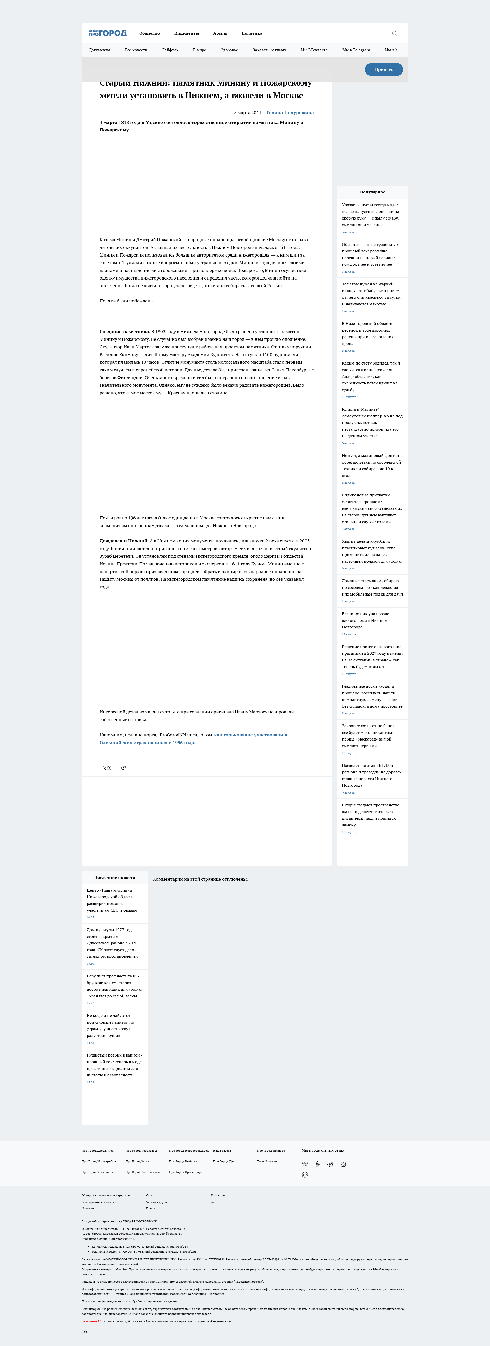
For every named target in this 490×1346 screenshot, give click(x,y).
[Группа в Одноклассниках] (317, 1164)
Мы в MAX (394, 49)
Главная (151, 1208)
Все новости (136, 49)
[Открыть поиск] (394, 33)
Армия (220, 33)
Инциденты (186, 33)
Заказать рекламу (269, 49)
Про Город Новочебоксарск (189, 1151)
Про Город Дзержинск (97, 1151)
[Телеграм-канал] (330, 1164)
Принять (384, 69)
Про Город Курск (138, 1161)
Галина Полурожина (290, 112)
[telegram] (125, 767)
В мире (199, 49)
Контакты (218, 1195)
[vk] (107, 767)
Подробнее (216, 1294)
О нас (150, 1195)
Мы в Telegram (356, 49)
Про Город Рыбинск (183, 1161)
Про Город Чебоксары (141, 1151)
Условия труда (156, 1202)
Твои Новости (267, 1161)
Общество (149, 33)
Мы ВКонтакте (314, 49)
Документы (99, 49)
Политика (252, 33)
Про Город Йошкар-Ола (99, 1161)
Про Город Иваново (271, 1151)
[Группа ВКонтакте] (305, 1164)
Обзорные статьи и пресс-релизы (106, 1195)
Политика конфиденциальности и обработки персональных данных (130, 1301)
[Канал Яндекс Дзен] (343, 1164)
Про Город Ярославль (97, 1172)
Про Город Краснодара (185, 1172)
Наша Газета (222, 1151)
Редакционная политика (99, 1202)
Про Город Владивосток (143, 1172)
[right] (402, 50)
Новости (88, 1208)
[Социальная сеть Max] (305, 1174)
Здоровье (229, 49)
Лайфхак (170, 49)
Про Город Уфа (224, 1161)
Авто (214, 1202)
